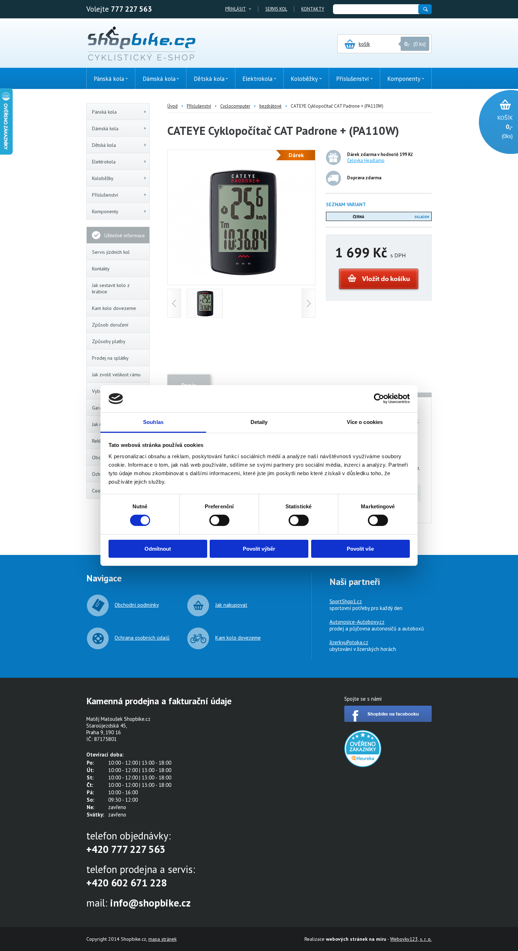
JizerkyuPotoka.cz (348, 642)
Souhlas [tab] (153, 422)
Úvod (172, 106)
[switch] (219, 520)
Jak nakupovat (231, 605)
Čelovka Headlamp (365, 160)
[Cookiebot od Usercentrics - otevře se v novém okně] (379, 398)
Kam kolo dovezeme (114, 308)
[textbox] (375, 9)
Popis (188, 385)
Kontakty (312, 9)
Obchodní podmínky (137, 605)
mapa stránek (162, 939)
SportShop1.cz (345, 601)
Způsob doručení (110, 325)
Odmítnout (157, 549)
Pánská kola (104, 112)
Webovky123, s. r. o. (411, 939)
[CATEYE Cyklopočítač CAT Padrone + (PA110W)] (241, 274)
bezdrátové (270, 106)
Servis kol (276, 9)
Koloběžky (102, 178)
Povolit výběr (259, 549)
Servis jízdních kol (111, 252)
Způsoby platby (108, 341)
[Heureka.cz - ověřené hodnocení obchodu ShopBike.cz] (362, 765)
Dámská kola (105, 128)
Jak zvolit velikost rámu (116, 374)
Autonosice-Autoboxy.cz (356, 621)
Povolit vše (360, 549)
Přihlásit (235, 9)
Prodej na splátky (110, 358)
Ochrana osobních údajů (142, 637)
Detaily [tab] (259, 422)
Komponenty (105, 211)
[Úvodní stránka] (141, 44)
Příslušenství (105, 195)
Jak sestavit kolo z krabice (111, 288)
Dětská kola (104, 145)
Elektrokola (104, 161)
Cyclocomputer (235, 106)
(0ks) (505, 126)
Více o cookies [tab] (365, 422)
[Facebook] (388, 720)
